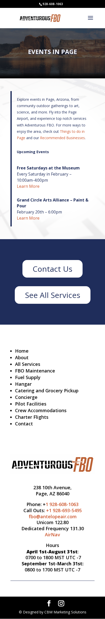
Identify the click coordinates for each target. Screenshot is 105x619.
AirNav (52, 534)
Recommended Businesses (62, 137)
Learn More (28, 186)
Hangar (23, 384)
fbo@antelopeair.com (53, 516)
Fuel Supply (28, 377)
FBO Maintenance (35, 371)
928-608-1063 (53, 4)
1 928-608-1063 (62, 504)
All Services (27, 364)
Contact (24, 424)
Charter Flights (31, 417)
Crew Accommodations (41, 410)
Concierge (26, 397)
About (22, 357)
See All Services (52, 295)
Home (22, 351)
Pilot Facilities (30, 404)
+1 (64, 510)
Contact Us (52, 269)
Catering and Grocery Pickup (46, 390)
